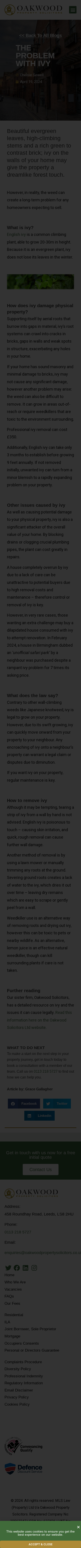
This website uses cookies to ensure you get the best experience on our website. (40, 1533)
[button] (40, 1544)
